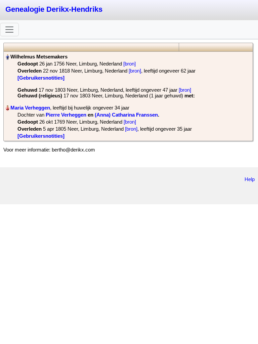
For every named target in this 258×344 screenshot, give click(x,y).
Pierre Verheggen (66, 115)
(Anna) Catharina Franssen (126, 115)
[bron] (129, 64)
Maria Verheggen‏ (30, 108)
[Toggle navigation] (9, 29)
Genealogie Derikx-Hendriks (53, 9)
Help (250, 179)
